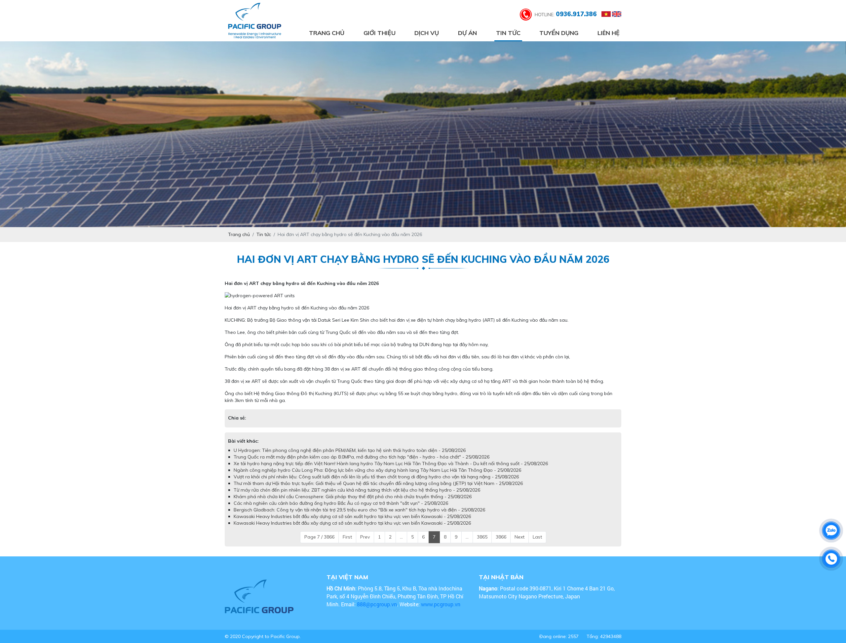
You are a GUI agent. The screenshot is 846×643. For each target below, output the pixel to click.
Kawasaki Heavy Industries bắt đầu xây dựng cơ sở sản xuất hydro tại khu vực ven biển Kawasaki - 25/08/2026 (352, 516)
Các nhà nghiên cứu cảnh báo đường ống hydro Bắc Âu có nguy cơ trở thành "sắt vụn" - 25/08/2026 (341, 503)
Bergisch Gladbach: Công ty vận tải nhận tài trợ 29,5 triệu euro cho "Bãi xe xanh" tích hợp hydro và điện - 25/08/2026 (359, 510)
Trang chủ (326, 33)
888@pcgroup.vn (377, 604)
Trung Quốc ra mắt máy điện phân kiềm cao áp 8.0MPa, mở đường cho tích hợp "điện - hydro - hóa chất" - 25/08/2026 (361, 457)
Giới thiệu (380, 33)
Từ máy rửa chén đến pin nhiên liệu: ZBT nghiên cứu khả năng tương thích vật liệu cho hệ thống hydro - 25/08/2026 (357, 490)
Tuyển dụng (558, 33)
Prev (365, 537)
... (401, 537)
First (347, 537)
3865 (482, 537)
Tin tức (508, 33)
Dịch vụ (426, 33)
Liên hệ (608, 33)
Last (537, 537)
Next (519, 537)
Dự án (467, 33)
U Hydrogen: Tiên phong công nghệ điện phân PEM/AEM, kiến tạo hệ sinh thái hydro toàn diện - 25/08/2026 (350, 450)
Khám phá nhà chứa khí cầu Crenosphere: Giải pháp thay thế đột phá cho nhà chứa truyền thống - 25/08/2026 (353, 497)
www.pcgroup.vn (441, 604)
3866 (501, 537)
